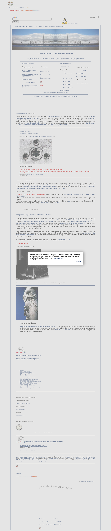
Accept (78, 261)
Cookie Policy (58, 259)
